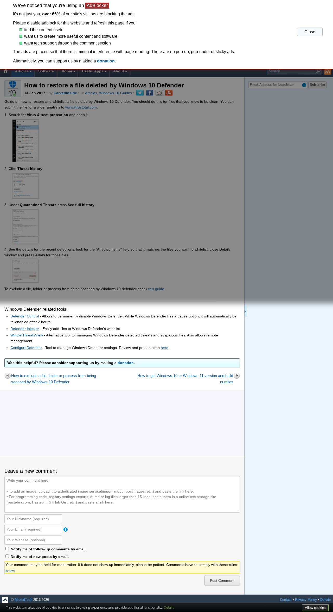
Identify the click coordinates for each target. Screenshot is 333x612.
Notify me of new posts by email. (40, 556)
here (164, 348)
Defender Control (24, 316)
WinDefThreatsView (26, 335)
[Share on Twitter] (140, 92)
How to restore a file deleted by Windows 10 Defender (104, 85)
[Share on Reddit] (159, 92)
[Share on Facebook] (149, 92)
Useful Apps (93, 71)
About (118, 71)
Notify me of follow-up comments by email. (49, 549)
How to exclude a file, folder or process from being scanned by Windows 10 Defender (53, 378)
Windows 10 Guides (115, 93)
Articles (22, 71)
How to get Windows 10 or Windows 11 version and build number (185, 378)
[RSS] (327, 71)
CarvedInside (65, 93)
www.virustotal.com (81, 107)
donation (126, 363)
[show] (10, 571)
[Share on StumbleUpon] (168, 92)
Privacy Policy (306, 600)
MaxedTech (23, 600)
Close (309, 32)
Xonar (67, 71)
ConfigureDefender (26, 348)
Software (46, 71)
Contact (286, 600)
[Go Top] (5, 600)
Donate (325, 600)
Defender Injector (24, 329)
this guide (156, 289)
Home (5, 71)
